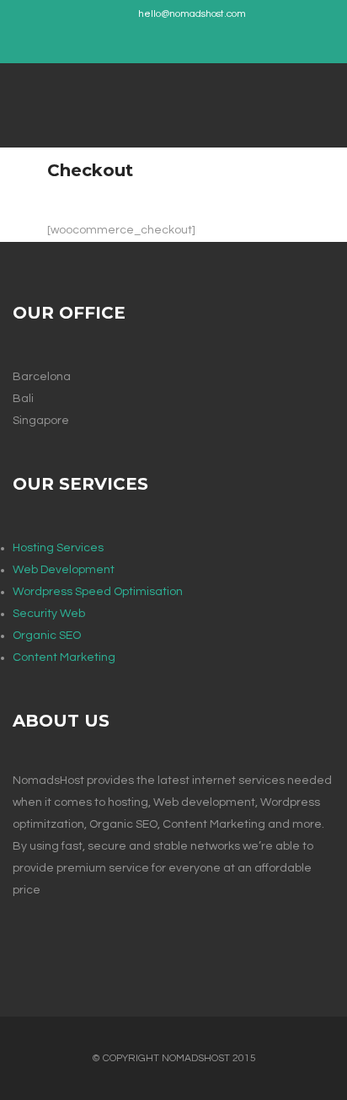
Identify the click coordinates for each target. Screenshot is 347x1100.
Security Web (49, 614)
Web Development (64, 570)
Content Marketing (64, 657)
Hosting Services (58, 548)
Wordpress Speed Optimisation (98, 592)
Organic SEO (47, 635)
